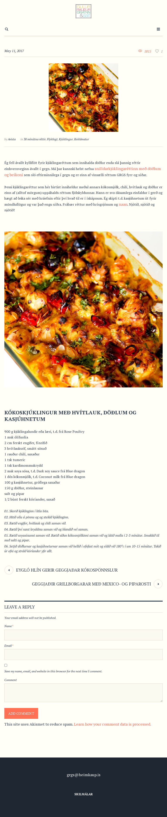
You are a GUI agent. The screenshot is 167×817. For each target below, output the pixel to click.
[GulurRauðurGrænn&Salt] (84, 11)
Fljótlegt (52, 139)
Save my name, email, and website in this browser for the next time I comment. (53, 671)
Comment (10, 680)
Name (8, 626)
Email (8, 645)
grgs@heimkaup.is (83, 774)
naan (123, 204)
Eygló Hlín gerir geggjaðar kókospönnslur (67, 570)
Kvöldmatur (81, 139)
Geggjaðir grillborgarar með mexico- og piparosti (91, 584)
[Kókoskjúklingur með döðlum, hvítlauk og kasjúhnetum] (83, 97)
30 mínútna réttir (35, 139)
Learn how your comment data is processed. (112, 724)
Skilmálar (83, 794)
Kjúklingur (66, 139)
